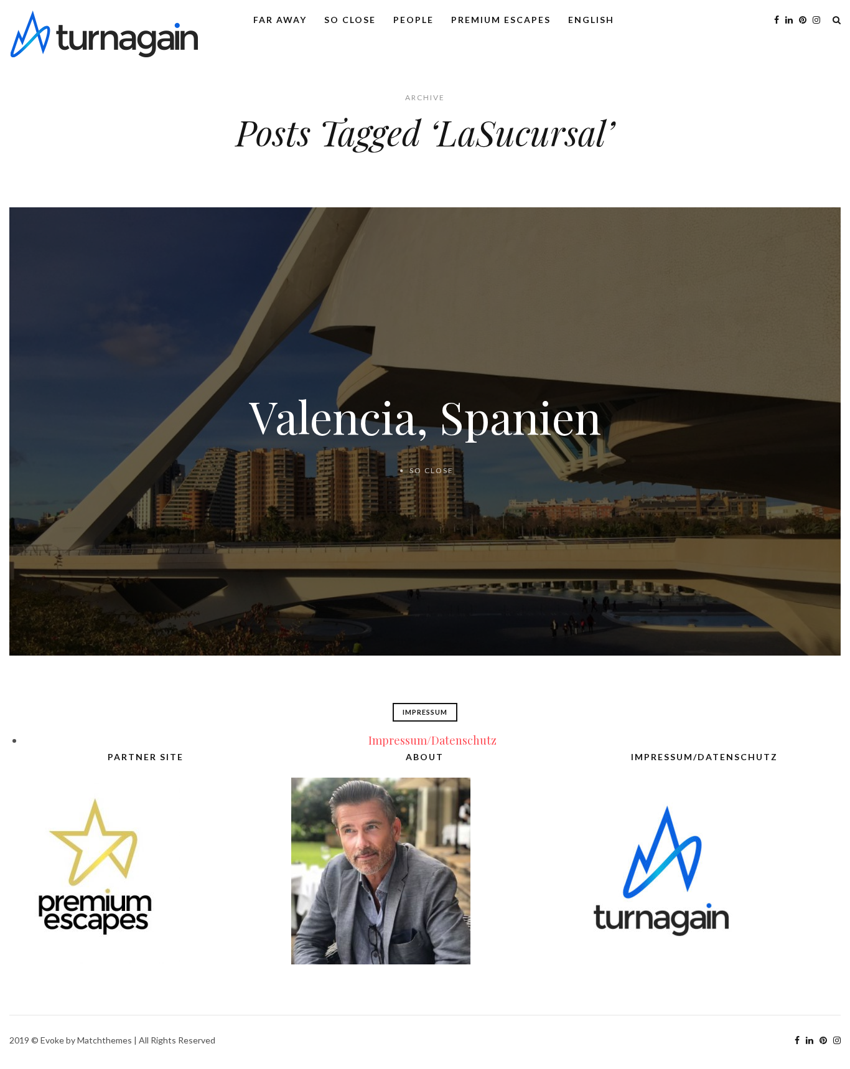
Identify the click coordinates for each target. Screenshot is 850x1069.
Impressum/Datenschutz (432, 740)
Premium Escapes (501, 19)
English (591, 19)
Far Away (280, 19)
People (413, 19)
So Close (350, 19)
